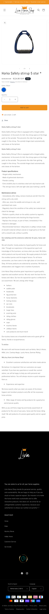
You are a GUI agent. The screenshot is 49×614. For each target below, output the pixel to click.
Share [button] (6, 120)
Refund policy (43, 605)
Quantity (4, 95)
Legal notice (43, 609)
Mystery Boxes (9, 531)
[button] (4, 10)
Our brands (8, 547)
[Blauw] (4, 90)
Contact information (31, 609)
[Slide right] (29, 68)
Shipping (12, 82)
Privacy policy (33, 605)
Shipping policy (20, 609)
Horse (6, 521)
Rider (6, 526)
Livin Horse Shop (12, 605)
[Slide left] (19, 68)
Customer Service (10, 542)
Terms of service (9, 609)
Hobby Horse (9, 536)
